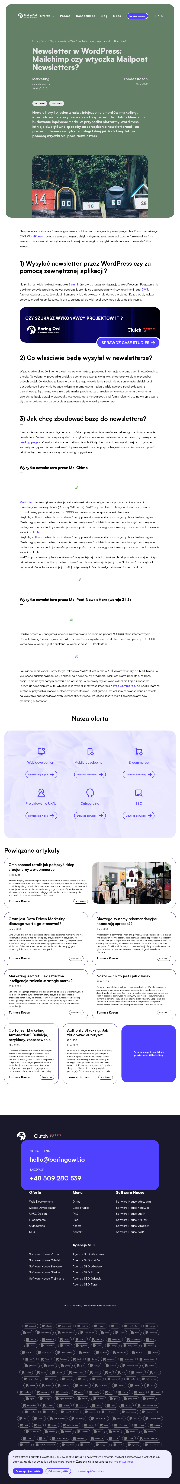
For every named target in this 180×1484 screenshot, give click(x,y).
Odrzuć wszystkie (58, 1471)
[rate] (34, 88)
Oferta (45, 16)
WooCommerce (124, 686)
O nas (117, 16)
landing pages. (30, 442)
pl (155, 16)
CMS (145, 289)
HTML (37, 532)
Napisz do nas (137, 16)
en (161, 16)
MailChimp (27, 502)
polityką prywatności (121, 1461)
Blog (104, 16)
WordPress (35, 236)
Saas (72, 284)
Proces (65, 16)
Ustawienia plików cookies (90, 1471)
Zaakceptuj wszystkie (27, 1471)
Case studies (85, 16)
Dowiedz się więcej (38, 774)
